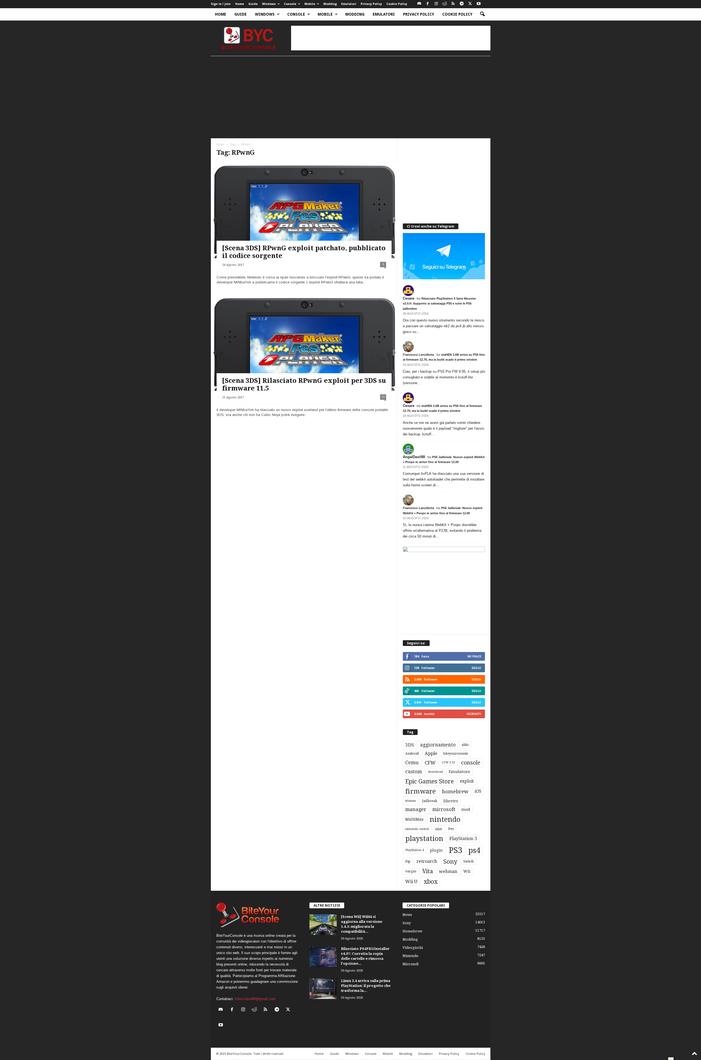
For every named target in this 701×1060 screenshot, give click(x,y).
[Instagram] (436, 4)
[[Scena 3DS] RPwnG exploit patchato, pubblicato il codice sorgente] (304, 214)
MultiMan (414, 819)
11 (383, 397)
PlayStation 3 (463, 838)
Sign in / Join (221, 4)
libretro (450, 801)
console (470, 763)
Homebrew (412, 931)
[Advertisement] (390, 38)
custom (413, 771)
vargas (410, 871)
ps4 (474, 850)
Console (290, 4)
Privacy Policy (371, 4)
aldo (465, 745)
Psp (407, 861)
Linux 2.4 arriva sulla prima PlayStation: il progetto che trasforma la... (365, 986)
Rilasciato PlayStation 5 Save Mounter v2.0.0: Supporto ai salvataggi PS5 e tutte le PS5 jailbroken (439, 303)
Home (239, 4)
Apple (431, 753)
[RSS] (453, 4)
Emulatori (348, 4)
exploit (467, 781)
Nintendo (410, 956)
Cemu (412, 762)
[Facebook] (427, 4)
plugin (436, 850)
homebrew (455, 791)
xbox (431, 881)
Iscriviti (474, 714)
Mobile (309, 4)
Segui (476, 668)
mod (465, 809)
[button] (482, 14)
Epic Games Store (429, 781)
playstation (424, 838)
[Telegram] (461, 4)
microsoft (443, 809)
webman (448, 871)
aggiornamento (438, 745)
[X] (470, 4)
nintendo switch (417, 829)
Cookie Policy (396, 4)
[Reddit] (444, 4)
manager (415, 809)
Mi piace (474, 656)
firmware (420, 791)
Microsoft (411, 964)
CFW (430, 763)
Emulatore (459, 771)
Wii (466, 871)
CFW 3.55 (448, 762)
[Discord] (419, 4)
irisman (410, 801)
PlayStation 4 (414, 850)
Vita (427, 871)
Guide (253, 4)
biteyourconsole (455, 753)
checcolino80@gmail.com (255, 999)
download (435, 772)
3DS (409, 745)
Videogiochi (413, 948)
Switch (468, 861)
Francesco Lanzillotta (418, 354)
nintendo (445, 819)
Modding (330, 4)
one (438, 828)
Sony (450, 861)
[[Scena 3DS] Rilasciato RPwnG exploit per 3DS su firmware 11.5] (304, 347)
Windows (269, 4)
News (407, 915)
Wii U (411, 881)
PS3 (455, 850)
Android (412, 753)
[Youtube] (478, 4)
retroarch (426, 861)
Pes (451, 829)
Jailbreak (429, 801)
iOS (478, 791)
